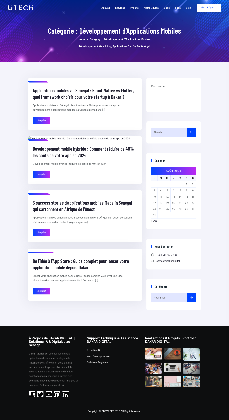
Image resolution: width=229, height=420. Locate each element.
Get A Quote (208, 7)
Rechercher (158, 86)
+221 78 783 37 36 (166, 254)
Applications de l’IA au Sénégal (131, 46)
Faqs (178, 7)
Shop (167, 7)
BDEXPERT (108, 411)
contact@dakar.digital (168, 261)
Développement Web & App (95, 46)
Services (120, 7)
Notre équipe (151, 7)
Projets (134, 7)
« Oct (154, 220)
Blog (188, 7)
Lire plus (41, 120)
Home (82, 39)
